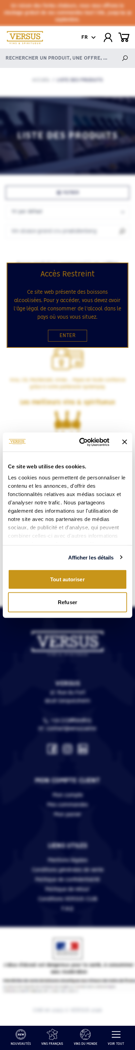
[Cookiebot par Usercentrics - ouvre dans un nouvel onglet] (81, 442)
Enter (68, 335)
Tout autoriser (67, 579)
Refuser (67, 602)
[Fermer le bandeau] (124, 442)
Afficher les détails (91, 557)
